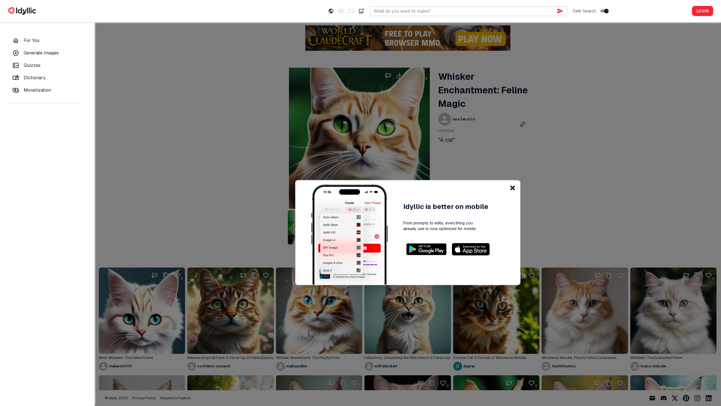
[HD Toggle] (341, 11)
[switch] (606, 11)
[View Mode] (331, 11)
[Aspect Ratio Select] (351, 11)
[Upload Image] (361, 11)
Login (702, 11)
